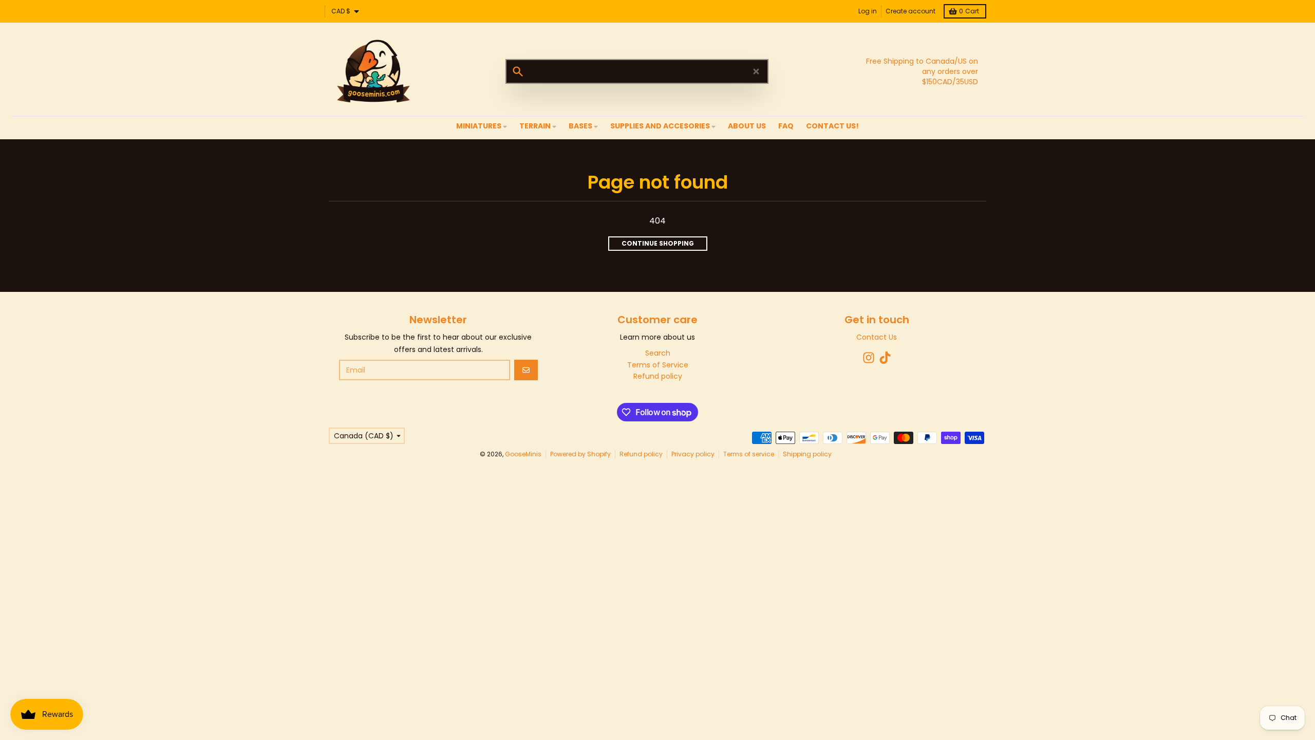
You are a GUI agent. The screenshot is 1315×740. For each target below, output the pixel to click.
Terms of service (748, 454)
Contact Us (876, 337)
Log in (867, 11)
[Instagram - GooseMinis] (868, 357)
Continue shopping (658, 243)
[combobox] (636, 71)
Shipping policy (807, 454)
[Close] (756, 71)
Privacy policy (693, 454)
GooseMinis (523, 454)
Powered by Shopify (580, 454)
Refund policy (641, 454)
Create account (910, 11)
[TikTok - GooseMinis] (885, 357)
